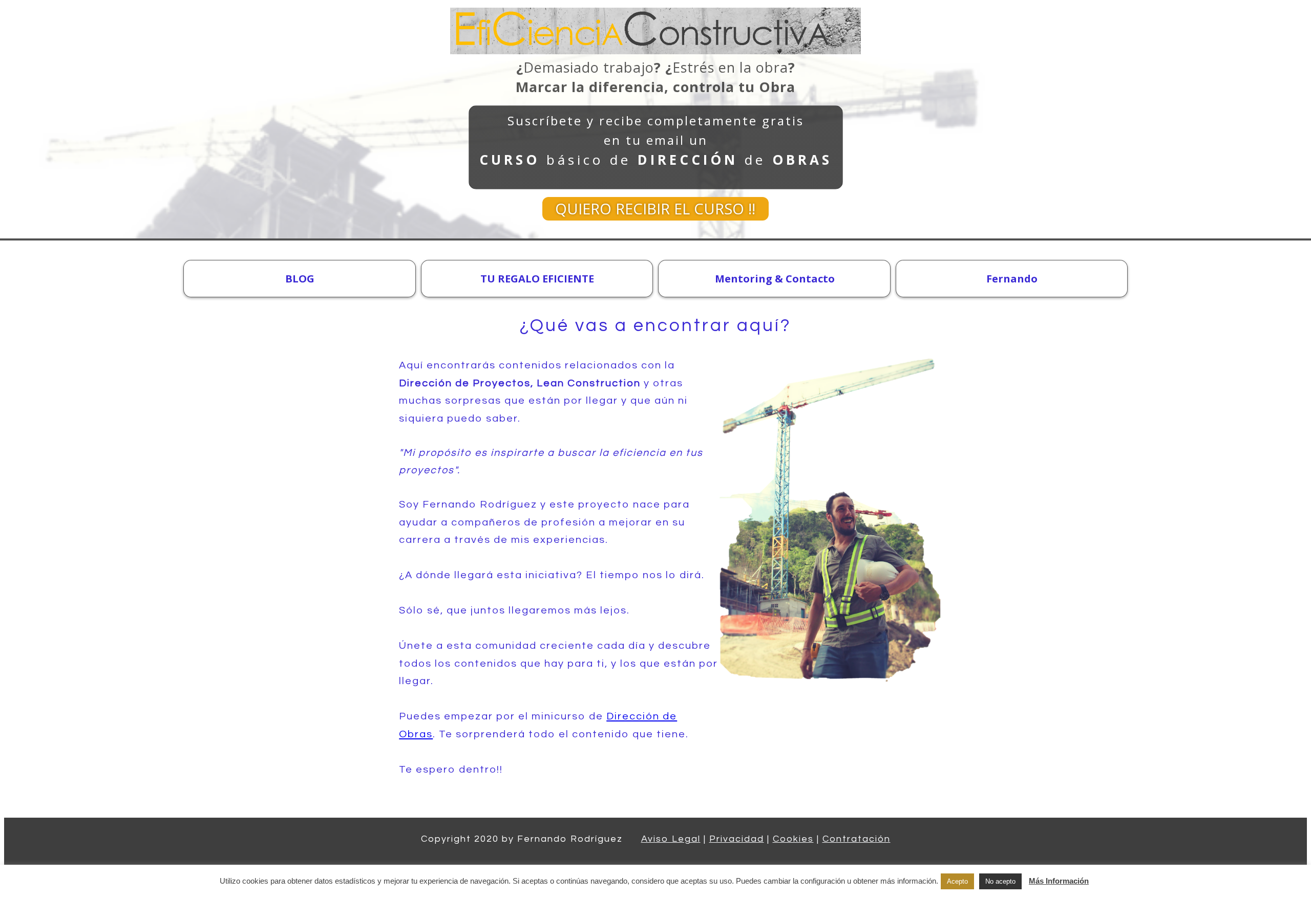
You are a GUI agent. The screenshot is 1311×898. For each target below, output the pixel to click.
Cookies (793, 839)
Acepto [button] (957, 881)
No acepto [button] (1000, 881)
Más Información (1059, 881)
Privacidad (736, 839)
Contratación (856, 839)
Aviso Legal (671, 839)
